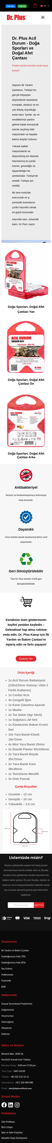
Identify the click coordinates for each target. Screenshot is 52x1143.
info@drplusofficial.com (20, 1088)
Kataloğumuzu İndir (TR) (13, 956)
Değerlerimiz (7, 1010)
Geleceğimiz (7, 1022)
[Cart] (35, 5)
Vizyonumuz (7, 1016)
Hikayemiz (6, 1028)
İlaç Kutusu (6, 968)
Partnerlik (6, 981)
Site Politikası (8, 1122)
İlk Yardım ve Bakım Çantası (15, 950)
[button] (42, 17)
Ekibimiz (5, 1034)
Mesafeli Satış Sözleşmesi (14, 1138)
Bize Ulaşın (7, 1127)
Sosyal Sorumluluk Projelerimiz (16, 1004)
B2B (3, 987)
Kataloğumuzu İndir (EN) (13, 962)
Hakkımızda (7, 974)
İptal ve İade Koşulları (12, 1132)
